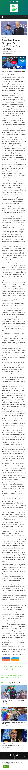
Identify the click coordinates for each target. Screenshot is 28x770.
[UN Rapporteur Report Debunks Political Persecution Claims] (14, 729)
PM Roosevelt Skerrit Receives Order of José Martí (13, 701)
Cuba (15, 51)
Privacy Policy (18, 757)
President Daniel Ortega (7, 53)
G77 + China (19, 51)
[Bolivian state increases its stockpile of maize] (14, 708)
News (4, 37)
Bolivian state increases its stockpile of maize (13, 723)
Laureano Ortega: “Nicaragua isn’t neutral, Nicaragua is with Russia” (12, 676)
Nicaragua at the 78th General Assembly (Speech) (11, 668)
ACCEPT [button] (6, 766)
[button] (15, 660)
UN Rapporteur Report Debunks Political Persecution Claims (12, 744)
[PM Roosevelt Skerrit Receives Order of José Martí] (14, 686)
